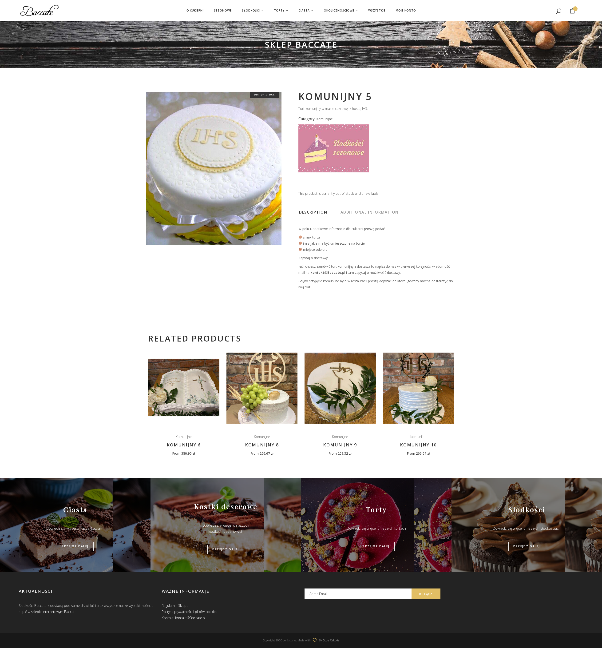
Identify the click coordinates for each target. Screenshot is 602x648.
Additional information (370, 212)
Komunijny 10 (418, 445)
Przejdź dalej (75, 546)
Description (313, 212)
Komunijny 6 (184, 445)
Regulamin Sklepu (175, 605)
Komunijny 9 (340, 445)
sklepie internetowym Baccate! (54, 611)
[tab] (319, 213)
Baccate (291, 640)
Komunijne (324, 119)
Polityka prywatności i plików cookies (189, 611)
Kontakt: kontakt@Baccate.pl (184, 618)
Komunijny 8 (262, 445)
